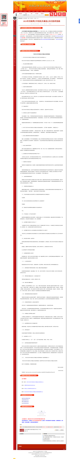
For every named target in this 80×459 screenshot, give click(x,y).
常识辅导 (41, 11)
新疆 (14, 54)
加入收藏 (65, 0)
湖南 (14, 38)
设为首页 (62, 0)
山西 (14, 45)
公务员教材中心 (52, 11)
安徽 (14, 30)
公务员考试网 (16, 11)
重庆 (14, 61)
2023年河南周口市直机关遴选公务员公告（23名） (33, 429)
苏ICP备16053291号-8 (48, 452)
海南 (14, 34)
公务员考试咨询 (46, 11)
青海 (14, 51)
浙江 (14, 27)
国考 (14, 21)
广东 (14, 31)
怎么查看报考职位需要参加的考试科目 (49, 435)
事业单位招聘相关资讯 (26, 398)
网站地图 (59, 0)
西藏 (14, 58)
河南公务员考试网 (59, 39)
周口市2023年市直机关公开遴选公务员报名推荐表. (33, 391)
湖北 (14, 37)
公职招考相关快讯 (26, 403)
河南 (15, 35)
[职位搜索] (47, 15)
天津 (14, 47)
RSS (18, 449)
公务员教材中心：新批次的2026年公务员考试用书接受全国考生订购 (33, 418)
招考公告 (31, 18)
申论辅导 (33, 11)
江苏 (14, 24)
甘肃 (14, 48)
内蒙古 (15, 44)
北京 (14, 41)
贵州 (14, 55)
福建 (14, 28)
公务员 (35, 18)
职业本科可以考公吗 (46, 439)
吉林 (14, 62)
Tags (20, 449)
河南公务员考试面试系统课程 (46, 39)
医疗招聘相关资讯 (26, 401)
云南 (14, 59)
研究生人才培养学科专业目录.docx (30, 388)
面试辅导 (37, 11)
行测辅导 (29, 11)
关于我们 (45, 451)
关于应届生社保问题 (46, 438)
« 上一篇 (21, 429)
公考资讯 (20, 11)
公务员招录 (25, 11)
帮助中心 (56, 0)
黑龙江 (15, 65)
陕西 (14, 52)
